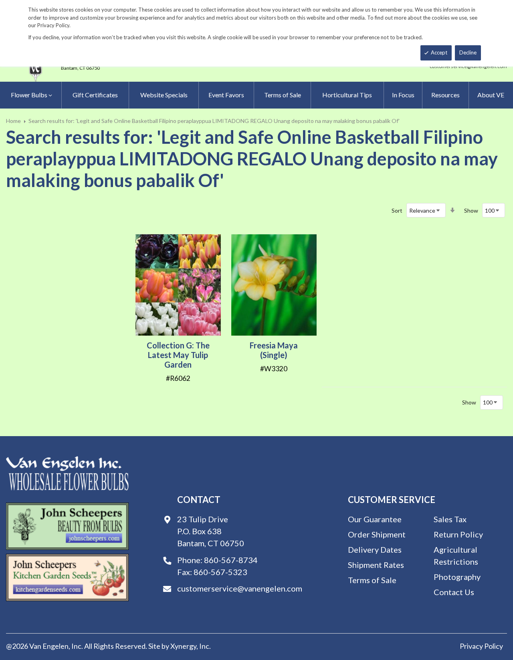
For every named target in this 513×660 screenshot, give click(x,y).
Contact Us (454, 592)
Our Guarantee (375, 519)
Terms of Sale (372, 580)
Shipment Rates (376, 564)
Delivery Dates (375, 549)
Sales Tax (450, 519)
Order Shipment (377, 534)
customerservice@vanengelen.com (239, 588)
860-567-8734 (231, 560)
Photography (457, 577)
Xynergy (183, 646)
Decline (468, 52)
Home (13, 120)
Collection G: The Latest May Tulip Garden (178, 354)
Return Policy (458, 534)
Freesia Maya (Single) (274, 350)
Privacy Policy (481, 646)
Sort (397, 210)
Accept (439, 52)
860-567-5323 (220, 572)
